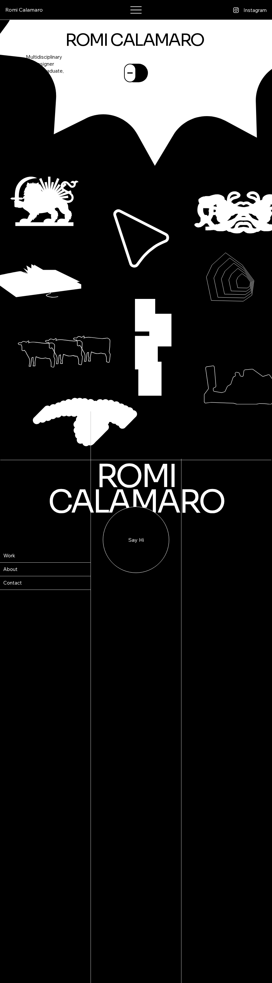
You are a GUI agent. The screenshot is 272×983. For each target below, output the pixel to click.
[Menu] (136, 10)
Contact (12, 583)
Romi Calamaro (24, 9)
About (10, 569)
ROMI (136, 476)
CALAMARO (136, 502)
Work (9, 555)
